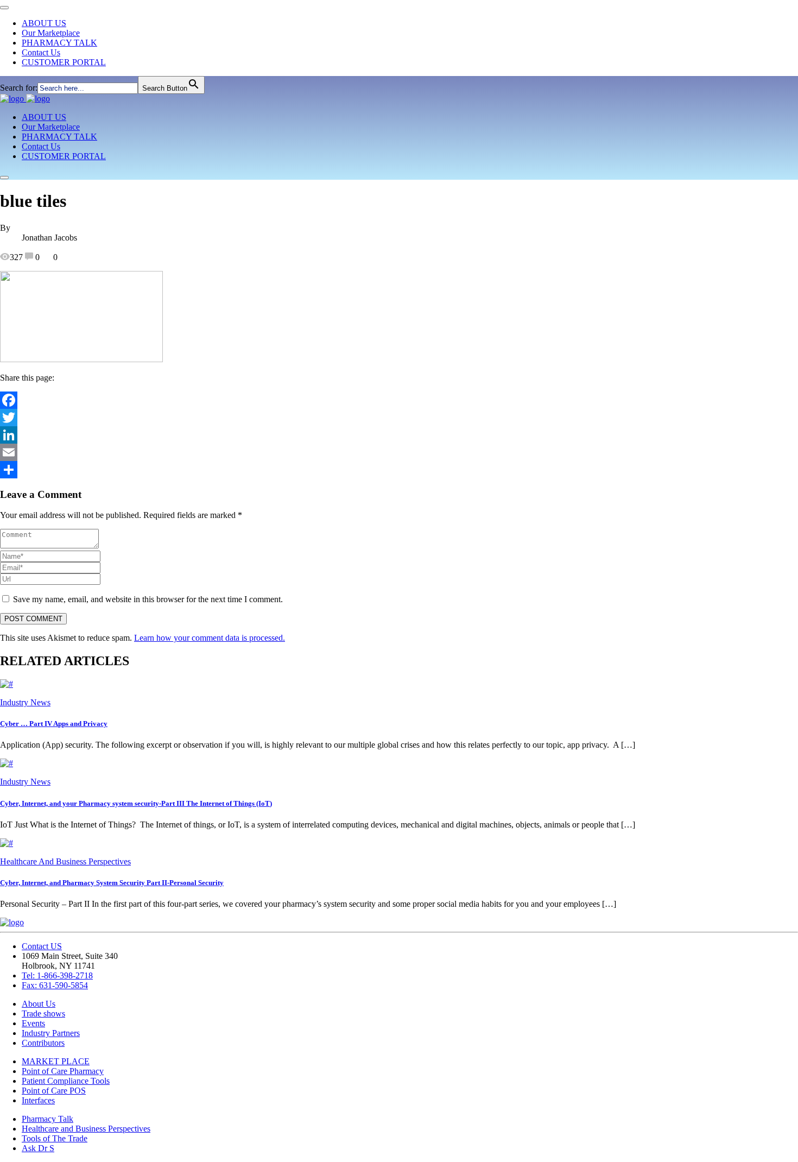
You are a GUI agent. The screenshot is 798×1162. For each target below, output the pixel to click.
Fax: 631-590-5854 (55, 985)
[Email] (399, 452)
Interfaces (38, 1100)
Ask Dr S (38, 1148)
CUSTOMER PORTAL (64, 62)
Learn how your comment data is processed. (209, 637)
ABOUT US (44, 23)
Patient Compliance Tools (66, 1080)
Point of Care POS (54, 1090)
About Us (38, 1003)
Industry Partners (51, 1033)
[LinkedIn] (399, 435)
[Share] (399, 469)
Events (33, 1023)
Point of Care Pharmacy (63, 1071)
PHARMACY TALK (59, 42)
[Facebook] (399, 400)
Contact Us (41, 52)
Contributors (43, 1042)
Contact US (42, 946)
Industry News (25, 702)
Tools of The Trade (54, 1138)
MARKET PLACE (56, 1061)
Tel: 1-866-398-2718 (57, 975)
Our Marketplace (51, 32)
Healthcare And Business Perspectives (65, 861)
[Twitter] (399, 417)
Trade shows (43, 1013)
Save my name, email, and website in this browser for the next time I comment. (148, 599)
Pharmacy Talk (47, 1118)
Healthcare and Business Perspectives (86, 1128)
